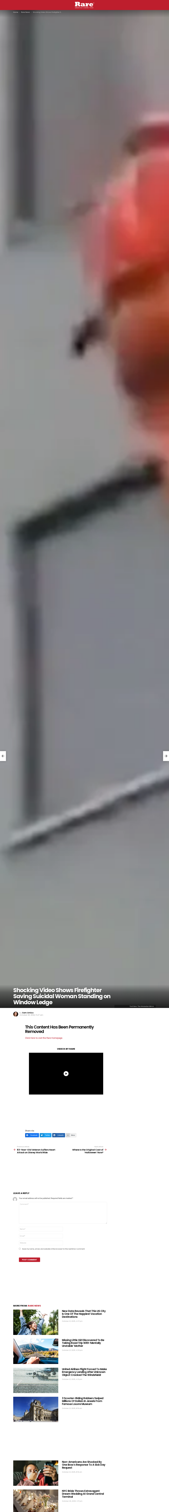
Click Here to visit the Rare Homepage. (44, 1038)
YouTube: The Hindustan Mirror (142, 1006)
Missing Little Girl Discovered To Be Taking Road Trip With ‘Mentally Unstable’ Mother (83, 1343)
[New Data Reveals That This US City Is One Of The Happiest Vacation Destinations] (35, 1322)
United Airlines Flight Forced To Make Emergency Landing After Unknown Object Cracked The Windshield (84, 1372)
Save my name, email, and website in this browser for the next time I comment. (53, 1249)
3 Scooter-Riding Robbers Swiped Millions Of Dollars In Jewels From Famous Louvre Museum (82, 1401)
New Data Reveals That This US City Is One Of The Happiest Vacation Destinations (84, 1314)
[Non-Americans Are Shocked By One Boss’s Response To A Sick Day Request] (35, 1473)
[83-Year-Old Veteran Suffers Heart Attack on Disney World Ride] (3, 756)
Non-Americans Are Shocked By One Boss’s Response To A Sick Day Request (83, 1464)
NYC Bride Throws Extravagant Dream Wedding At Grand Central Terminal (83, 1494)
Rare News (34, 1305)
